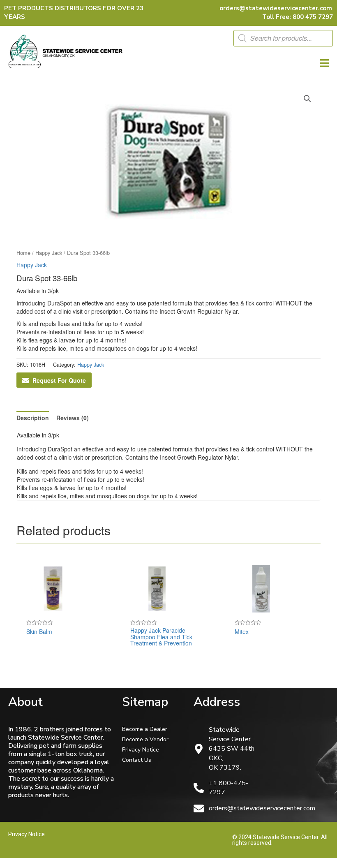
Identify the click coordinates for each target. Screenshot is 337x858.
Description (32, 418)
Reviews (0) (72, 418)
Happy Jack (48, 253)
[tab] (32, 418)
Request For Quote (59, 380)
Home (23, 253)
